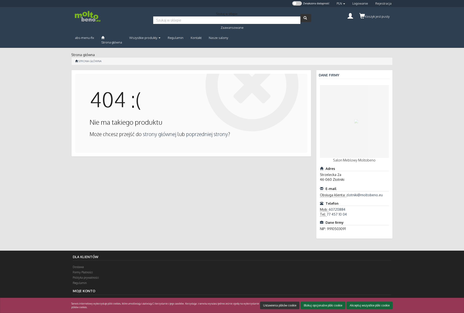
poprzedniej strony (207, 134)
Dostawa (78, 267)
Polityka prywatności (86, 277)
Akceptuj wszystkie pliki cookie (370, 305)
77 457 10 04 (337, 214)
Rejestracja (383, 3)
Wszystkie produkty (143, 38)
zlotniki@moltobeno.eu (364, 195)
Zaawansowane (232, 27)
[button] (341, 3)
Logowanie (360, 3)
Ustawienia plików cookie (279, 305)
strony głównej (159, 134)
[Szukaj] (305, 18)
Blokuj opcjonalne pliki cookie (323, 305)
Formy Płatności (83, 272)
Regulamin (80, 283)
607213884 (337, 209)
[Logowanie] (350, 15)
